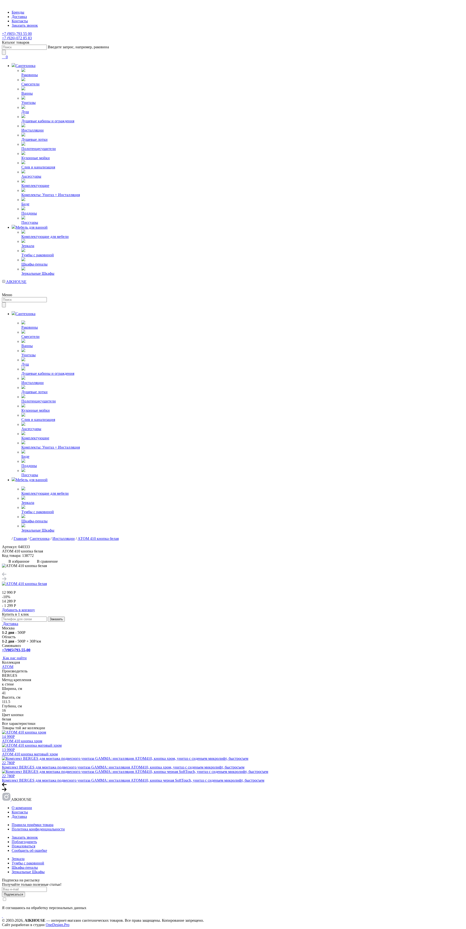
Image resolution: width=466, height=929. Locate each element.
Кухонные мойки (35, 158)
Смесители (30, 84)
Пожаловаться (23, 846)
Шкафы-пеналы (34, 264)
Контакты (20, 21)
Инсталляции (32, 130)
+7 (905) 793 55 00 (17, 34)
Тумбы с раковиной (37, 255)
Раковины (29, 75)
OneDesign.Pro (57, 925)
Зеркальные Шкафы (37, 273)
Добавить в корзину (18, 610)
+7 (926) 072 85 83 (17, 38)
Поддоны (29, 213)
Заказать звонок (25, 25)
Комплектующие (35, 186)
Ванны (27, 93)
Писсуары (29, 222)
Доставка (19, 17)
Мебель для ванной (32, 227)
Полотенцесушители (38, 149)
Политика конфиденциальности (38, 829)
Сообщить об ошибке (29, 850)
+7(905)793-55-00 (16, 650)
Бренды (18, 12)
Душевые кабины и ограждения (47, 121)
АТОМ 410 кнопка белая (98, 538)
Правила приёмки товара (32, 825)
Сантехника (25, 66)
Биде (25, 204)
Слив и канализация (38, 167)
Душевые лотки (34, 139)
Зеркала (27, 246)
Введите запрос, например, (78, 47)
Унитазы (28, 102)
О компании (22, 808)
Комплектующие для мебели (45, 236)
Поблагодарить (24, 842)
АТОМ (7, 667)
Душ (25, 112)
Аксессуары (31, 176)
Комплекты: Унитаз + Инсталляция (50, 195)
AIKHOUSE (15, 282)
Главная (20, 538)
